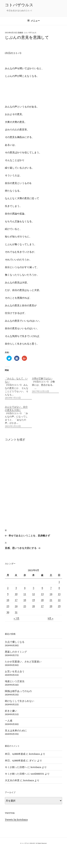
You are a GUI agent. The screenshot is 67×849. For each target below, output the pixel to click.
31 (16, 612)
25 (24, 606)
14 (51, 593)
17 (16, 599)
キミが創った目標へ (16, 767)
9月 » (50, 618)
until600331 (37, 773)
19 (33, 599)
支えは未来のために (16, 730)
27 (42, 606)
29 (59, 606)
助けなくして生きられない (19, 700)
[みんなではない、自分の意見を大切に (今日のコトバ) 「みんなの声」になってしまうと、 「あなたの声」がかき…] (18, 415)
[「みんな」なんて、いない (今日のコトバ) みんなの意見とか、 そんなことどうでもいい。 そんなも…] (18, 386)
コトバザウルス (19, 4)
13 (42, 593)
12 (33, 593)
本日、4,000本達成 (15, 753)
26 (33, 606)
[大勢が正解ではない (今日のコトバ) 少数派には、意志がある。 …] (45, 383)
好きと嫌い (11, 710)
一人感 (8, 720)
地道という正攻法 (14, 681)
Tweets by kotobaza (16, 819)
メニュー (35, 20)
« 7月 (16, 618)
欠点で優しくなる (14, 641)
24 (16, 606)
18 (24, 599)
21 (51, 599)
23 (8, 606)
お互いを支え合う (14, 671)
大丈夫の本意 (12, 780)
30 (8, 612)
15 (59, 593)
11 (24, 593)
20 (42, 599)
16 (8, 599)
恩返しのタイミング (16, 651)
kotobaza (34, 753)
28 (51, 606)
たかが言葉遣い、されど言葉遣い (23, 661)
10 (16, 593)
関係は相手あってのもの (18, 691)
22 (59, 599)
